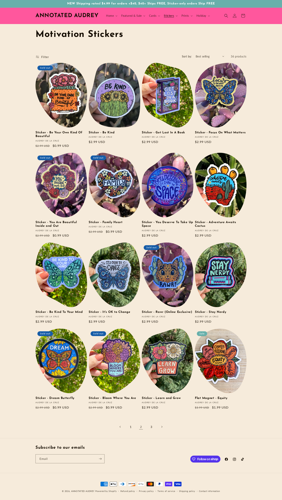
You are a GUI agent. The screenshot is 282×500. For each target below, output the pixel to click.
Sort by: (187, 56)
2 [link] (141, 427)
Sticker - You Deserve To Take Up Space (167, 224)
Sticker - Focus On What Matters (220, 132)
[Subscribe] (100, 458)
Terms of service (166, 491)
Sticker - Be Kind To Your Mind (59, 312)
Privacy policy (146, 491)
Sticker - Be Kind (102, 132)
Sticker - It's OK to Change (109, 312)
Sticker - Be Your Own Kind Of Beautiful (58, 134)
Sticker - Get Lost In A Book (163, 132)
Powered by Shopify (106, 491)
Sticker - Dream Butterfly (54, 398)
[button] (111, 16)
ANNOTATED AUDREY (83, 491)
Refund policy (127, 491)
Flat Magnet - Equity (211, 398)
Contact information (209, 491)
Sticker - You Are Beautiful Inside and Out (56, 224)
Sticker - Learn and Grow (161, 398)
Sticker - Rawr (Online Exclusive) (167, 312)
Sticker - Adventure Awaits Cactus (215, 224)
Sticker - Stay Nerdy (210, 312)
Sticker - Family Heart (106, 222)
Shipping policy (187, 491)
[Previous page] (120, 427)
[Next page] (161, 427)
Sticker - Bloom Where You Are (112, 398)
